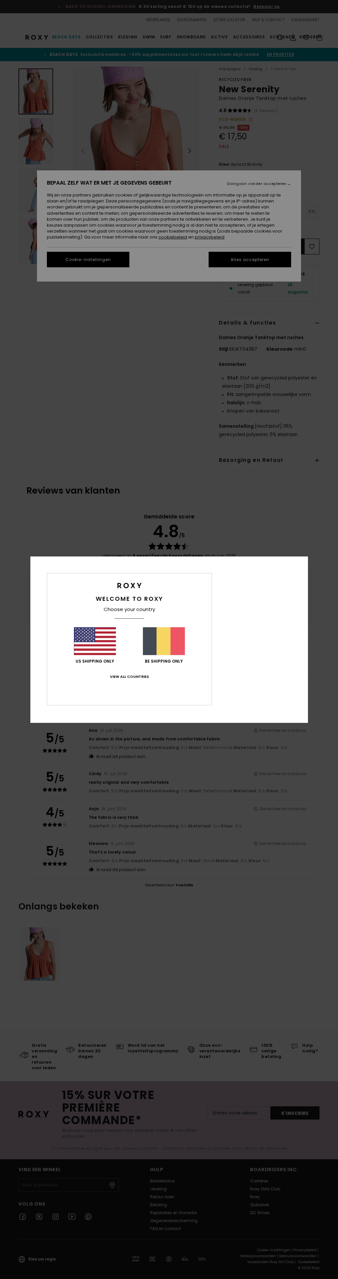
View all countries (129, 676)
